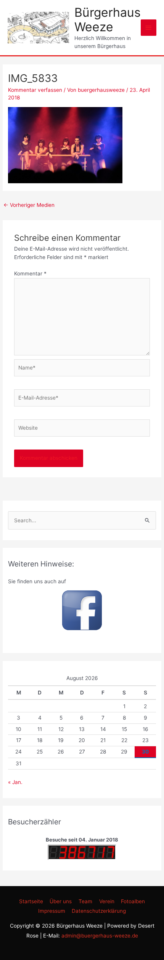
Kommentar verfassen (35, 90)
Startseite (31, 901)
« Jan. (15, 782)
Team (85, 901)
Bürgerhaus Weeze (107, 19)
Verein (106, 901)
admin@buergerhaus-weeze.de (99, 936)
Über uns (61, 901)
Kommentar (30, 273)
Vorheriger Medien (29, 205)
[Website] (82, 429)
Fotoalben (133, 901)
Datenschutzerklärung (99, 911)
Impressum (51, 911)
